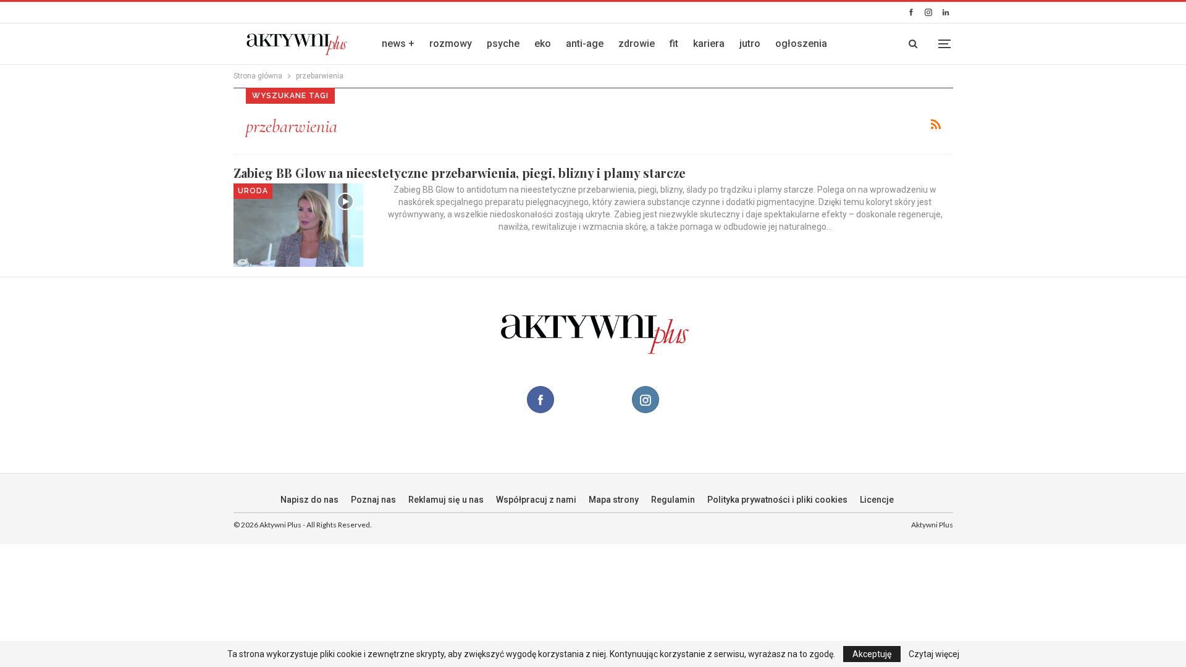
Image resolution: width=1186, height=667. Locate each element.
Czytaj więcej (934, 654)
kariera (709, 43)
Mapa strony (614, 500)
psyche (503, 43)
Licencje (877, 500)
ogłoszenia (801, 43)
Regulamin (673, 500)
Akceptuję (871, 654)
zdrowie (636, 43)
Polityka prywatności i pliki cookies (777, 500)
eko (542, 43)
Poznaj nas (373, 500)
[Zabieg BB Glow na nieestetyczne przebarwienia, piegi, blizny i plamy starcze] (298, 224)
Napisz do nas (309, 500)
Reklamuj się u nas (446, 500)
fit (674, 43)
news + (398, 43)
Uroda (253, 191)
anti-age (585, 43)
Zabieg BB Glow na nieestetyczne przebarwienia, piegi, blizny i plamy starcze (459, 172)
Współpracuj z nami (536, 500)
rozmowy (450, 43)
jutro (749, 43)
